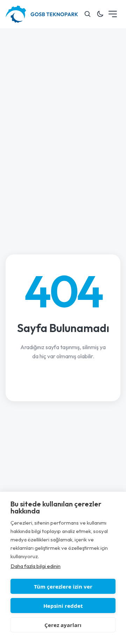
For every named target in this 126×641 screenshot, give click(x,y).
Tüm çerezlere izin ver (63, 586)
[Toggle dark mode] (100, 14)
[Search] (87, 14)
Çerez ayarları (63, 624)
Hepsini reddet (63, 605)
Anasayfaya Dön (63, 379)
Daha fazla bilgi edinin (35, 566)
